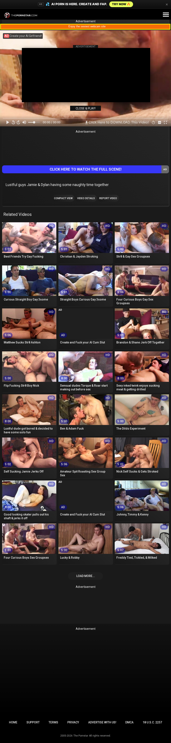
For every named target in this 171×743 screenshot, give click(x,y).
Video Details (86, 198)
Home (13, 722)
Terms (53, 722)
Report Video (108, 198)
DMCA (129, 722)
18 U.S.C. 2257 (152, 722)
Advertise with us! (102, 722)
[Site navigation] (166, 15)
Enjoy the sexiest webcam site (87, 26)
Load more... (85, 576)
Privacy (73, 722)
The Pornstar (80, 735)
